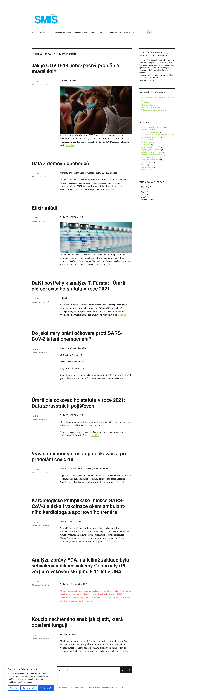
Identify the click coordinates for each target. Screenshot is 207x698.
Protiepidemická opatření (151, 157)
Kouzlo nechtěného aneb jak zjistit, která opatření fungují (77, 622)
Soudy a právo (146, 167)
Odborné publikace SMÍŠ (40, 85)
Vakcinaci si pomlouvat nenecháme (154, 110)
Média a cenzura (147, 142)
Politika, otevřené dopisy (150, 152)
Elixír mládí (44, 207)
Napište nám (115, 32)
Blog (34, 32)
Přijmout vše (46, 688)
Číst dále (70, 145)
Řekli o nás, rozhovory (149, 160)
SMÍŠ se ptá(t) (146, 162)
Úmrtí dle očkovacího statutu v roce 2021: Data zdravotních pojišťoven (78, 402)
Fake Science (146, 130)
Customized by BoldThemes (113, 688)
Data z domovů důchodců (60, 163)
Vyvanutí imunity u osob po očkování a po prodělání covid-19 (79, 456)
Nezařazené (145, 145)
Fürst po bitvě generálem (150, 107)
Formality (103, 32)
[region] (31, 679)
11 (67, 669)
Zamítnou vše (29, 688)
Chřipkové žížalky (148, 105)
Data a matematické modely (151, 127)
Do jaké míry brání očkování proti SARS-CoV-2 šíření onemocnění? (77, 335)
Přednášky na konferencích (151, 155)
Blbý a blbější (146, 102)
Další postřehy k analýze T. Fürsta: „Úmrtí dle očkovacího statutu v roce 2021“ (78, 285)
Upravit (13, 688)
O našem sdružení (63, 32)
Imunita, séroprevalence (150, 132)
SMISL (143, 165)
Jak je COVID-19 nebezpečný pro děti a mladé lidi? (75, 68)
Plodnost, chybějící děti (150, 150)
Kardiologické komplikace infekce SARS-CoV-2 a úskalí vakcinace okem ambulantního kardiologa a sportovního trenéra (78, 506)
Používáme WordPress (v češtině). (88, 688)
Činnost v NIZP (45, 32)
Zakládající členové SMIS (85, 32)
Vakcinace (145, 170)
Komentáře (145, 140)
